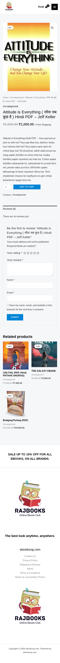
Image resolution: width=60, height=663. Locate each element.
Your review (15, 260)
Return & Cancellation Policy (30, 577)
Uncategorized (17, 97)
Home (5, 97)
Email (10, 292)
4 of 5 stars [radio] (34, 253)
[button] (52, 27)
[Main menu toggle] (54, 7)
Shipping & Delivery (30, 564)
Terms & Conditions (30, 573)
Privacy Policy (30, 560)
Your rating (14, 252)
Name (11, 280)
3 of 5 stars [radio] (31, 253)
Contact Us (30, 556)
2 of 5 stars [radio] (28, 253)
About (30, 568)
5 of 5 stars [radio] (38, 253)
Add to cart (27, 187)
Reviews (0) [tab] (9, 209)
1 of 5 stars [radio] (24, 253)
